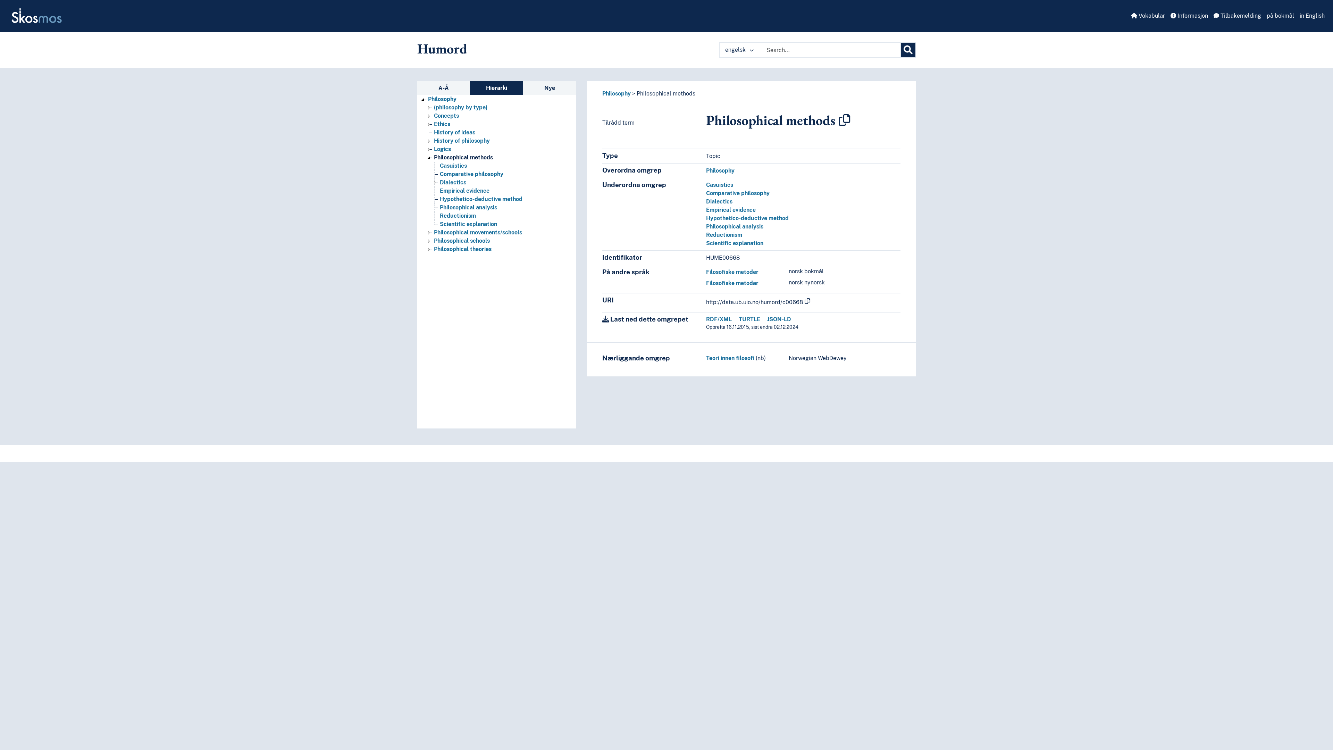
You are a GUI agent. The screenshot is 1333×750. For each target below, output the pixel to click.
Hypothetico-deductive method (481, 199)
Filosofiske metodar (732, 283)
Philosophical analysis (468, 207)
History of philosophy (462, 141)
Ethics (442, 124)
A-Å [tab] (443, 88)
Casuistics (453, 165)
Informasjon (1192, 15)
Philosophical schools (462, 241)
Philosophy (442, 99)
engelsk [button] (736, 50)
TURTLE (749, 319)
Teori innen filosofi (730, 358)
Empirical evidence (464, 191)
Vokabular (1151, 15)
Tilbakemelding (1240, 15)
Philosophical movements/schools (478, 232)
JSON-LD (779, 319)
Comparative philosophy (471, 174)
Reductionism (458, 215)
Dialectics (453, 182)
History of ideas (454, 132)
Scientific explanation (468, 224)
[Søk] (908, 50)
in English (1312, 15)
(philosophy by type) (460, 107)
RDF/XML (719, 319)
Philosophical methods (463, 157)
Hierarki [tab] (496, 88)
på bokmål (1280, 15)
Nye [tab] (549, 88)
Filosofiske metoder (732, 272)
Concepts (446, 115)
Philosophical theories (463, 249)
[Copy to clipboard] (844, 120)
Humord (442, 49)
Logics (442, 149)
